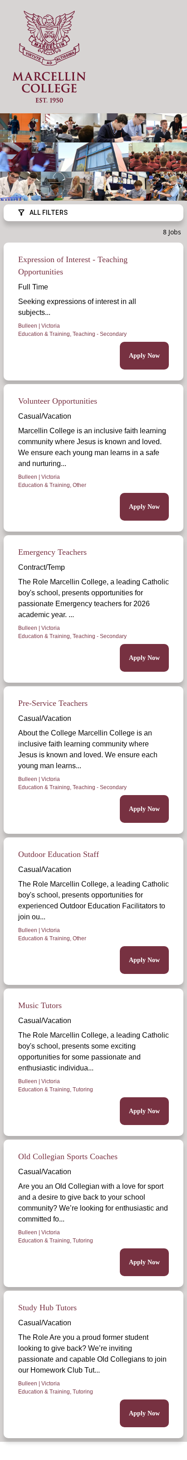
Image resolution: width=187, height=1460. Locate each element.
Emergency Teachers (52, 552)
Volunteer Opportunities (57, 401)
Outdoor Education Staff (58, 854)
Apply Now (144, 355)
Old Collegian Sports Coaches (68, 1156)
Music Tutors (40, 1005)
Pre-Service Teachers (53, 703)
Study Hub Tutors (47, 1307)
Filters (49, 212)
